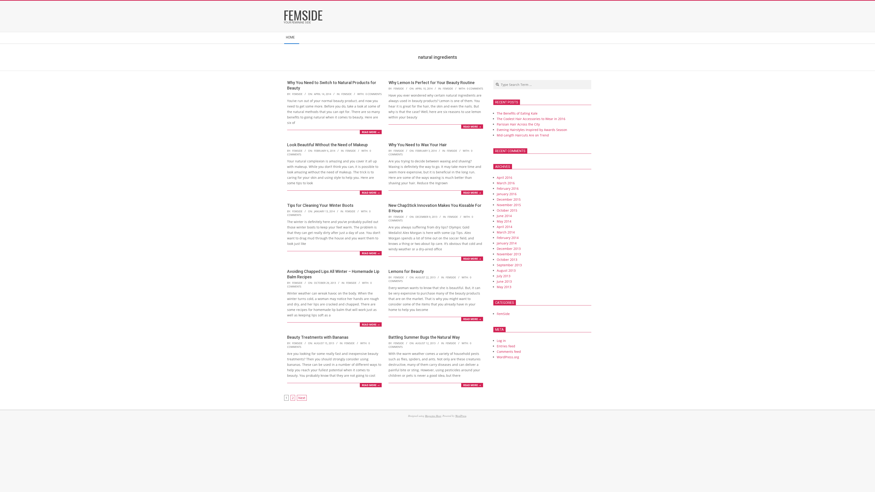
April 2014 (504, 227)
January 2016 (507, 194)
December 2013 (509, 248)
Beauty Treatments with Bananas (317, 337)
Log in (501, 340)
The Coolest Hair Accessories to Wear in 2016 (531, 119)
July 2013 (503, 276)
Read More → (371, 132)
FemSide (346, 94)
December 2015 (509, 199)
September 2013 (509, 265)
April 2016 (504, 177)
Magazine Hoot (433, 416)
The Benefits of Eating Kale (517, 113)
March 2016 (506, 183)
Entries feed (506, 346)
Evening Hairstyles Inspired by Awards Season (532, 130)
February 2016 (508, 188)
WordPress (460, 416)
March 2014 (506, 232)
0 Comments (373, 94)
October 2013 (507, 259)
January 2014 (507, 243)
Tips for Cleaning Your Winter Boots (320, 205)
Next (301, 398)
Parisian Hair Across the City (518, 124)
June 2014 (504, 216)
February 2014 (508, 238)
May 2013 (504, 287)
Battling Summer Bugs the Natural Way (424, 337)
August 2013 (506, 270)
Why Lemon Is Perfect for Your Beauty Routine (432, 82)
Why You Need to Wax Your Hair (418, 144)
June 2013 (504, 281)
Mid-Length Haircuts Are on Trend (523, 135)
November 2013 (509, 254)
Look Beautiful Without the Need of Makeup (327, 144)
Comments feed (509, 351)
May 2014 (504, 221)
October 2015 (507, 210)
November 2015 (509, 205)
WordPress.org (508, 357)
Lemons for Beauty (406, 271)
